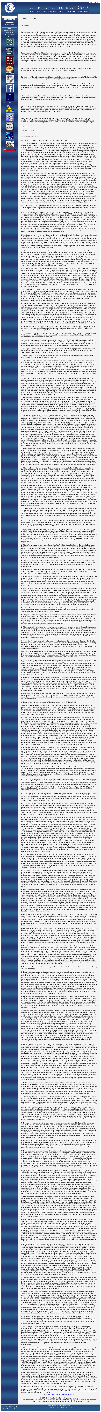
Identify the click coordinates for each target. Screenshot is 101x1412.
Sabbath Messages (9, 24)
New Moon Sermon (9, 34)
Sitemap (67, 1405)
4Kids (74, 11)
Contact (54, 1405)
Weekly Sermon (9, 32)
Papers (32, 11)
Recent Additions (10, 22)
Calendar (68, 11)
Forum (58, 1405)
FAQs (61, 11)
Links (80, 11)
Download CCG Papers (9, 30)
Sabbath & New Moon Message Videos (9, 27)
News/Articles (52, 11)
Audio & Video (41, 11)
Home (86, 11)
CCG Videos (9, 36)
